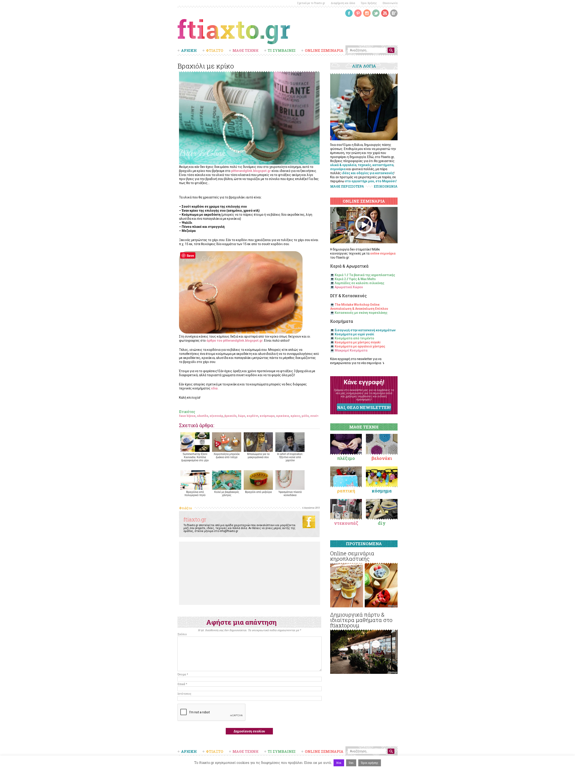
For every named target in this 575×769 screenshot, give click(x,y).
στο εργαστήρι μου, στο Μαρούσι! (371, 181)
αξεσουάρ (216, 415)
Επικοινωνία (390, 3)
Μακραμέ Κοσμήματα (351, 350)
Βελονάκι (382, 458)
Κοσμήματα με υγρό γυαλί (354, 334)
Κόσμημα (382, 491)
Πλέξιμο (346, 458)
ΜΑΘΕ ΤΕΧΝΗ (245, 50)
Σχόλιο (182, 634)
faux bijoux (187, 415)
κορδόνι (252, 415)
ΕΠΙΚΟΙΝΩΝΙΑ (386, 186)
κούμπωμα (267, 415)
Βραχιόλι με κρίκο (205, 66)
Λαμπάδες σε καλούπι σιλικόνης (359, 283)
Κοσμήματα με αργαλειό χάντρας (360, 346)
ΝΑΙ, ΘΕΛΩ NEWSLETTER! (364, 407)
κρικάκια (282, 415)
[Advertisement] (249, 573)
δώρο (241, 415)
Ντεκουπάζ (346, 523)
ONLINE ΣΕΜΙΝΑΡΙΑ (324, 50)
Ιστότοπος (184, 693)
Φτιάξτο (185, 508)
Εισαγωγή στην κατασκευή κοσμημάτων (365, 330)
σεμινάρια (338, 169)
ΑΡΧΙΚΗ (189, 50)
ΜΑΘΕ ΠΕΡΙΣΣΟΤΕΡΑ (347, 186)
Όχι (351, 763)
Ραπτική (346, 491)
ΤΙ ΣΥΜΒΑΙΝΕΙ (282, 50)
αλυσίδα (202, 415)
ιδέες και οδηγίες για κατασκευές (368, 173)
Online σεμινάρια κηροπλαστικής (352, 556)
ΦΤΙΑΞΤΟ (214, 50)
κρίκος (295, 415)
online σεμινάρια (383, 253)
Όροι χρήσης (369, 763)
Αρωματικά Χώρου (349, 287)
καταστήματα (383, 165)
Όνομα (182, 674)
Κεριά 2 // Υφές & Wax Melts (355, 279)
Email (182, 684)
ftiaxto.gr (195, 519)
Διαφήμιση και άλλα (343, 3)
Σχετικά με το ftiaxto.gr (311, 3)
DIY (382, 523)
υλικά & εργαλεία (343, 165)
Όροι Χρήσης (369, 3)
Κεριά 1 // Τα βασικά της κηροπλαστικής (365, 275)
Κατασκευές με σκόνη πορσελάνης (361, 312)
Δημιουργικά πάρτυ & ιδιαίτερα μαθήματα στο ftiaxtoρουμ (361, 620)
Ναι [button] (338, 763)
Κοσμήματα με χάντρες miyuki (357, 342)
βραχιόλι (230, 415)
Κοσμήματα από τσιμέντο (354, 338)
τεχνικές (364, 165)
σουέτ (314, 415)
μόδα (305, 415)
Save (190, 255)
